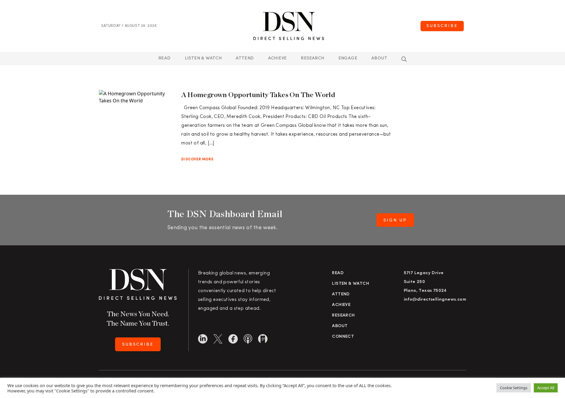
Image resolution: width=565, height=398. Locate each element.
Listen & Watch (203, 58)
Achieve (277, 58)
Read (164, 58)
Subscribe (442, 26)
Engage (347, 58)
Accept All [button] (545, 387)
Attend (341, 294)
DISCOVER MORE (197, 159)
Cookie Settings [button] (513, 387)
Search (404, 59)
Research (312, 58)
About (379, 58)
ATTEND (245, 58)
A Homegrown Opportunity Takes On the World (258, 94)
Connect (343, 336)
